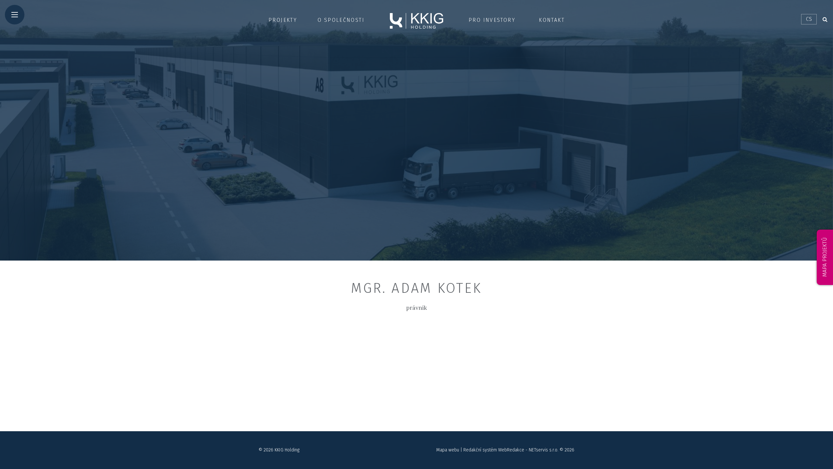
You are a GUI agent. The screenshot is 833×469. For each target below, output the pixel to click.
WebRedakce (511, 450)
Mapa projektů (824, 257)
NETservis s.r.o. (543, 450)
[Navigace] (14, 14)
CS (809, 19)
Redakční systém (480, 450)
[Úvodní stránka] (416, 21)
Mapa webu (447, 450)
